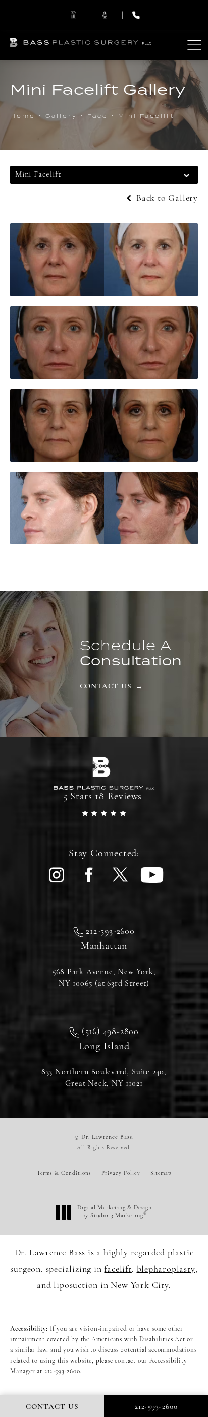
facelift (117, 1269)
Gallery (61, 115)
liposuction (76, 1286)
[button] (194, 45)
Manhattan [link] (104, 946)
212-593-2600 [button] (110, 931)
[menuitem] (56, 880)
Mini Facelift (146, 115)
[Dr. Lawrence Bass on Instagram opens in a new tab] (56, 881)
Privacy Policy (120, 1173)
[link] (73, 15)
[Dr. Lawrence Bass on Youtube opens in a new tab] (152, 881)
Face (97, 115)
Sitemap (161, 1173)
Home (22, 115)
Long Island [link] (104, 1047)
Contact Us (106, 686)
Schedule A (131, 652)
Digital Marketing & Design (114, 1212)
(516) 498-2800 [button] (110, 1032)
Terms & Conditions (64, 1173)
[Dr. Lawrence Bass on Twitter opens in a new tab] (120, 881)
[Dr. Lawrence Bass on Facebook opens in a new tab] (88, 881)
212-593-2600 (62, 1371)
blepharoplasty (166, 1269)
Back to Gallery (166, 198)
